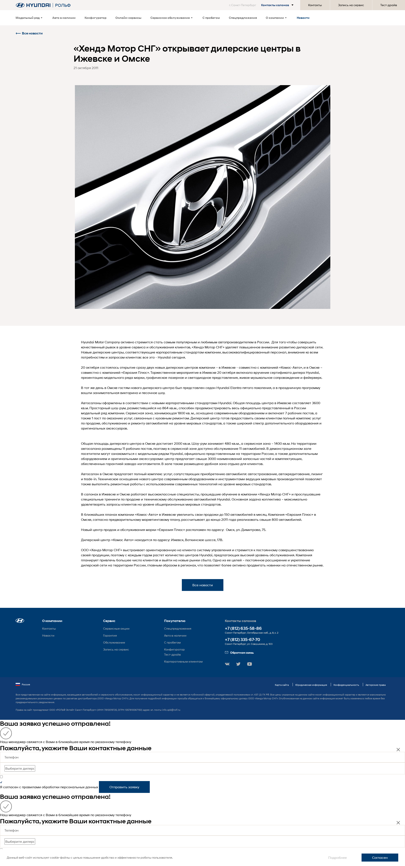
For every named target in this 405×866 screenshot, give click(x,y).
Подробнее (337, 857)
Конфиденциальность (346, 684)
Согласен (380, 857)
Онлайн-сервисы (128, 17)
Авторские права (376, 684)
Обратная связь (242, 652)
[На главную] (33, 5)
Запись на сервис (351, 5)
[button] (262, 5)
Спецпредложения (243, 17)
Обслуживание (114, 642)
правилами (31, 787)
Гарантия (110, 635)
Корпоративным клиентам (183, 661)
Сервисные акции (116, 628)
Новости (303, 17)
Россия (26, 684)
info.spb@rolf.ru (171, 709)
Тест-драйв (388, 5)
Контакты (315, 5)
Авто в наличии (64, 17)
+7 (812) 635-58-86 (243, 628)
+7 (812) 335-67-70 (242, 639)
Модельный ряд (28, 17)
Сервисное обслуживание (170, 17)
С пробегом (211, 17)
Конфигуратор (96, 17)
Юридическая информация (311, 684)
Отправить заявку (124, 787)
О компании (275, 17)
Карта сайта (282, 684)
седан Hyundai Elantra (223, 388)
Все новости (32, 33)
